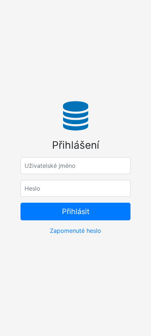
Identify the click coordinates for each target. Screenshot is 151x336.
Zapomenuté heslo (75, 230)
